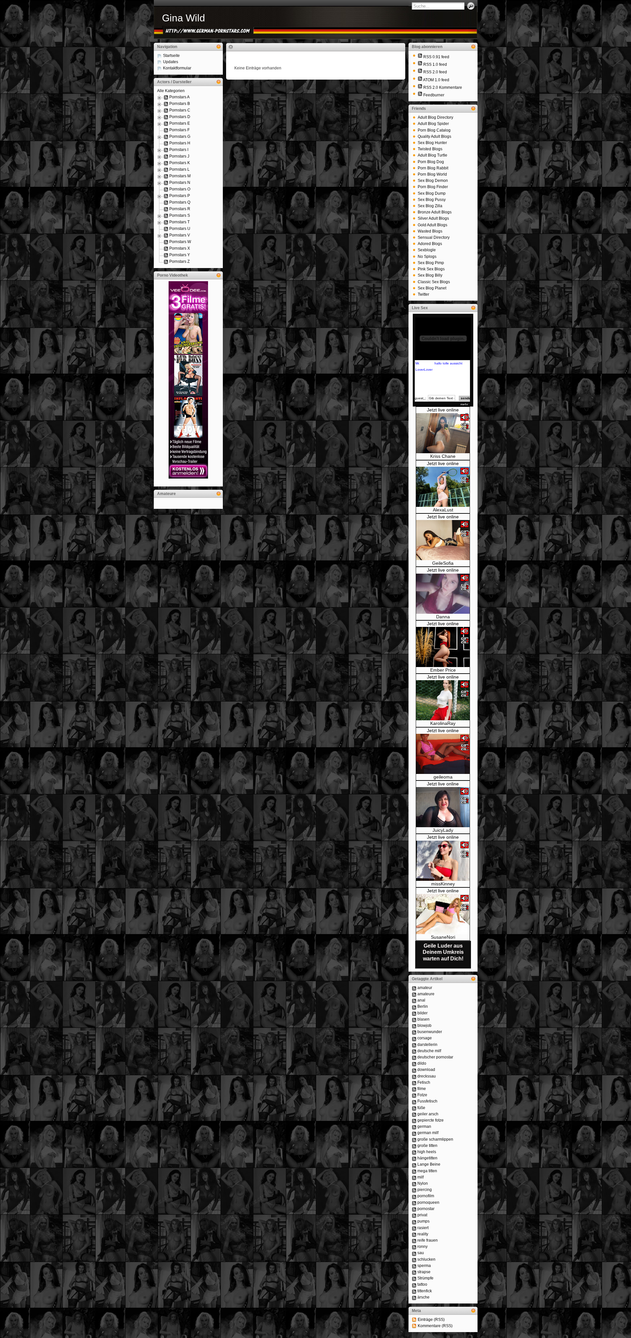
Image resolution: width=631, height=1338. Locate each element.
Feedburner (433, 95)
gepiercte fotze (430, 1120)
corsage (424, 1038)
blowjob (424, 1025)
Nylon (422, 1183)
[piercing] (414, 1189)
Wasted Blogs (430, 231)
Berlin (422, 1006)
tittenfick (424, 1291)
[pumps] (414, 1221)
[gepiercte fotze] (414, 1120)
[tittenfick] (414, 1291)
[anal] (414, 1000)
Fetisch (423, 1082)
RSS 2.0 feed (435, 72)
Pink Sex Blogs (431, 269)
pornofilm (425, 1196)
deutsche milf (429, 1051)
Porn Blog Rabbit (433, 168)
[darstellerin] (414, 1044)
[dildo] (414, 1063)
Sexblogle (427, 250)
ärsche (423, 1297)
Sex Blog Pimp (431, 262)
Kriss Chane (443, 456)
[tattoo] (414, 1284)
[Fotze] (414, 1095)
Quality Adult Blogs (434, 136)
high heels (426, 1152)
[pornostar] (414, 1208)
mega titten (427, 1171)
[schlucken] (414, 1259)
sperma (424, 1265)
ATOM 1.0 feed (436, 80)
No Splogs (427, 256)
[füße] (414, 1107)
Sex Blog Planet (432, 288)
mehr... (465, 404)
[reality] (414, 1234)
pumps (423, 1221)
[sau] (414, 1253)
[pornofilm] (414, 1196)
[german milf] (414, 1132)
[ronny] (414, 1246)
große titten (427, 1145)
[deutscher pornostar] (414, 1057)
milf (420, 1177)
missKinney (443, 883)
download (426, 1069)
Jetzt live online (443, 409)
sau (420, 1253)
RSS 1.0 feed (435, 64)
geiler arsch (427, 1114)
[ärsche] (414, 1297)
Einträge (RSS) (431, 1319)
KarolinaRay (443, 723)
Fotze (422, 1095)
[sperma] (414, 1265)
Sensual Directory (434, 237)
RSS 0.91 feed (436, 57)
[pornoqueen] (414, 1202)
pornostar (425, 1208)
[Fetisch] (414, 1082)
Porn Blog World (432, 174)
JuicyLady (442, 830)
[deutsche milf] (414, 1051)
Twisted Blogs (430, 149)
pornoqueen (428, 1202)
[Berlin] (414, 1006)
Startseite (171, 55)
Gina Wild (183, 17)
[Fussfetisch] (414, 1101)
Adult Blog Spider (433, 123)
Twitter (423, 294)
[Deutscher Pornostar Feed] (420, 95)
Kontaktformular (177, 68)
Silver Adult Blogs (433, 218)
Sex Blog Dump (432, 193)
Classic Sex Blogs (434, 282)
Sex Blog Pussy (432, 199)
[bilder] (414, 1013)
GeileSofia (443, 563)
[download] (414, 1069)
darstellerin (427, 1044)
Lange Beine (428, 1164)
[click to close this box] (218, 46)
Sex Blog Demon (433, 180)
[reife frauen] (414, 1240)
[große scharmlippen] (414, 1139)
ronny (422, 1246)
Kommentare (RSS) (435, 1326)
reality (422, 1234)
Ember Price (443, 670)
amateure (425, 994)
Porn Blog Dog (431, 162)
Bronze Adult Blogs (435, 212)
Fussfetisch (427, 1101)
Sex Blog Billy (430, 275)
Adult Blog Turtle (432, 155)
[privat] (414, 1215)
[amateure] (414, 994)
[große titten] (414, 1145)
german (424, 1126)
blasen (423, 1019)
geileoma (443, 777)
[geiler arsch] (414, 1114)
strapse (424, 1272)
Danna (443, 616)
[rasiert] (414, 1228)
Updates (170, 62)
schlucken (426, 1259)
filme (421, 1088)
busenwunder (429, 1031)
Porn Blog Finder (433, 187)
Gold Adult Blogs (432, 225)
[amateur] (414, 987)
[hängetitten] (414, 1158)
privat (422, 1215)
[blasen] (414, 1019)
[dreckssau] (414, 1076)
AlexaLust (443, 509)
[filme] (414, 1088)
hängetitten (427, 1158)
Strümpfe (425, 1278)
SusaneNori (443, 937)
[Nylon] (414, 1183)
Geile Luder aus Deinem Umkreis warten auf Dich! (443, 952)
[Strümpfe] (414, 1278)
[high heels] (414, 1152)
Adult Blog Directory (435, 117)
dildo (421, 1063)
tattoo (422, 1284)
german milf (427, 1132)
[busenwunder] (414, 1031)
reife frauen (427, 1240)
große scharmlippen (435, 1139)
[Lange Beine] (414, 1164)
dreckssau (426, 1076)
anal (421, 1000)
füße (421, 1107)
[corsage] (414, 1038)
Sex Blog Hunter (432, 142)
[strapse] (414, 1272)
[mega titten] (414, 1171)
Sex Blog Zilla (430, 206)
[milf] (414, 1177)
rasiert (423, 1228)
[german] (414, 1126)
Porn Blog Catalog (434, 130)
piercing (424, 1189)
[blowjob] (414, 1025)
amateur (424, 987)
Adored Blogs (430, 243)
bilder (422, 1013)
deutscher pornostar (435, 1057)
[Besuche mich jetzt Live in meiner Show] (443, 452)
